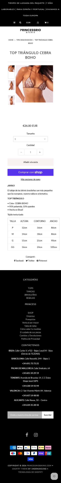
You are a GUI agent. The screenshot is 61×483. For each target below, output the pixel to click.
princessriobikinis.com (39, 465)
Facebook (19, 260)
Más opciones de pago (30, 179)
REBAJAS (30, 298)
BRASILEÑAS (31, 295)
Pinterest (42, 260)
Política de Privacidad (30, 339)
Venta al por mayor (30, 322)
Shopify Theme (20, 469)
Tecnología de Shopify (30, 472)
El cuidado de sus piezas (30, 332)
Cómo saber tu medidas (30, 329)
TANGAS (30, 291)
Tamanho (31, 133)
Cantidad (30, 145)
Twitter (31, 260)
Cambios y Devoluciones (30, 335)
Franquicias (30, 319)
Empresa (30, 316)
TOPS (30, 288)
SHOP (30, 313)
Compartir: (30, 257)
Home (11, 40)
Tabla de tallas (30, 326)
